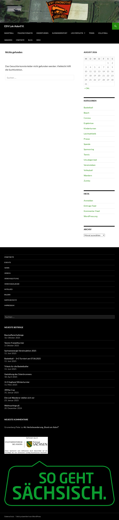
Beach (86, 112)
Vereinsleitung (11, 278)
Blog (30, 40)
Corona (87, 118)
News (6, 268)
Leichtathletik (77, 33)
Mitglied (8, 289)
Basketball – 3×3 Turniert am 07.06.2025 (22, 358)
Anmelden (88, 200)
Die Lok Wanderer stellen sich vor (19, 397)
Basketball (9, 33)
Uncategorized (90, 160)
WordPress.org (90, 216)
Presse (87, 139)
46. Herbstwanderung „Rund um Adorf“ (41, 427)
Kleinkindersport (59, 33)
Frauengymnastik (25, 33)
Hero (38, 40)
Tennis (91, 33)
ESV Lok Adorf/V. (14, 26)
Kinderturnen (42, 33)
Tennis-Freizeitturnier (14, 343)
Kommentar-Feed (92, 211)
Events (7, 262)
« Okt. (87, 88)
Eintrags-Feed (90, 206)
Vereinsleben (89, 165)
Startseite (20, 40)
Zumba (87, 180)
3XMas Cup (9, 390)
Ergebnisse (88, 123)
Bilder (7, 295)
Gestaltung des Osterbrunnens (18, 374)
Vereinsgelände (11, 284)
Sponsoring (89, 149)
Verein (7, 273)
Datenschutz (10, 300)
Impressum (9, 305)
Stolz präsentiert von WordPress (28, 516)
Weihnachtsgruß (11, 405)
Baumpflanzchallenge (14, 335)
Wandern (8, 40)
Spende (87, 144)
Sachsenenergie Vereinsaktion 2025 (20, 350)
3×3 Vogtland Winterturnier (17, 382)
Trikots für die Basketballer (16, 366)
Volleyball (103, 33)
